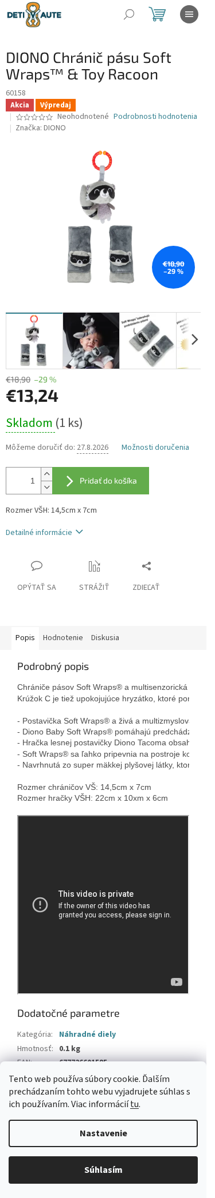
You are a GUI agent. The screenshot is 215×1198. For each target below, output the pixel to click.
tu (134, 1104)
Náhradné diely (87, 1034)
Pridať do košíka (108, 480)
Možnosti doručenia (155, 447)
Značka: (40, 128)
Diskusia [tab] (105, 638)
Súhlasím (103, 1170)
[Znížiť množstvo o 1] (46, 487)
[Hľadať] (129, 14)
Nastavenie (103, 1133)
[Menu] (189, 14)
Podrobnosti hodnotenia (155, 116)
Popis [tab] (25, 638)
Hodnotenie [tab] (63, 638)
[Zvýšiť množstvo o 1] (46, 474)
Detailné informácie (39, 532)
